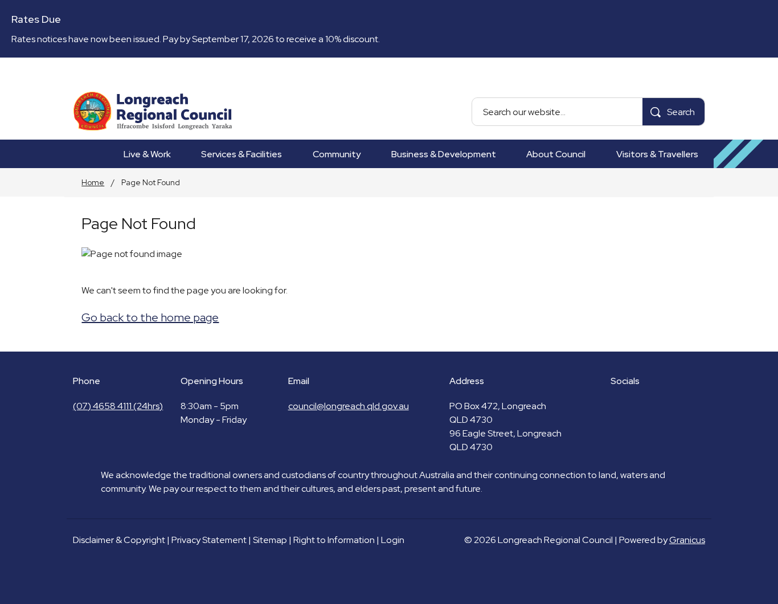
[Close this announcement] (764, 12)
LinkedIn (637, 406)
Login (392, 540)
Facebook (617, 406)
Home (92, 182)
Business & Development (443, 154)
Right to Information (334, 540)
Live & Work (147, 154)
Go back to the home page (150, 317)
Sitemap (270, 540)
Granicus (687, 540)
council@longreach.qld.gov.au (348, 406)
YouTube (656, 406)
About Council (555, 154)
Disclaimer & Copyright (119, 540)
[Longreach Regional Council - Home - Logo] (152, 111)
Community (337, 154)
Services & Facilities (241, 154)
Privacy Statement (209, 540)
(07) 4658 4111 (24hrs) (118, 406)
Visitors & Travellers (657, 154)
